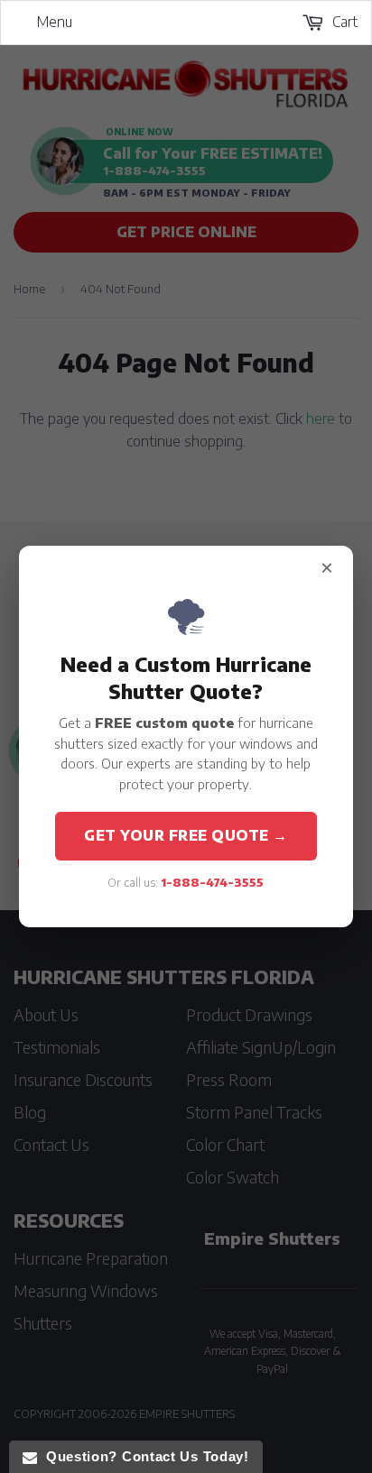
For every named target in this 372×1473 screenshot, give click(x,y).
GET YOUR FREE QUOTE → (186, 835)
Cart (343, 22)
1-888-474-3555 (212, 882)
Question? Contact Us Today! (142, 1456)
